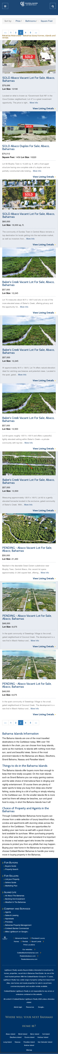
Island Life (10, 892)
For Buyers (11, 862)
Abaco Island (10, 1034)
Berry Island (34, 1034)
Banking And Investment (15, 898)
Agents (8, 912)
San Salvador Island (45, 1042)
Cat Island (46, 1034)
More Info (34, 102)
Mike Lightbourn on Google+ (16, 931)
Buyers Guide (10, 866)
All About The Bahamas (14, 895)
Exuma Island (29, 1037)
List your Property (12, 879)
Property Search (11, 869)
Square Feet (46, 20)
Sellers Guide (10, 882)
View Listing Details (44, 108)
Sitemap (29, 1050)
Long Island (7, 1042)
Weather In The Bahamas (15, 902)
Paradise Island (29, 1042)
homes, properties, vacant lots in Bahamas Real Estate (24, 973)
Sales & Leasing (11, 915)
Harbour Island (42, 1037)
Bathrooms (30, 20)
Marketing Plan (11, 885)
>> (36, 32)
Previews (9, 921)
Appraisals (9, 918)
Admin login (18, 1007)
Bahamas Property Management (18, 925)
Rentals (25, 941)
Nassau (17, 1042)
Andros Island (29, 1045)
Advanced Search (21, 938)
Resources (30, 1007)
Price (18, 20)
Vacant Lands (36, 941)
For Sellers (11, 875)
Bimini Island (22, 1034)
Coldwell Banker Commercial (17, 928)
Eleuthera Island (15, 1037)
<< (5, 32)
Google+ (41, 1007)
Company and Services (17, 908)
